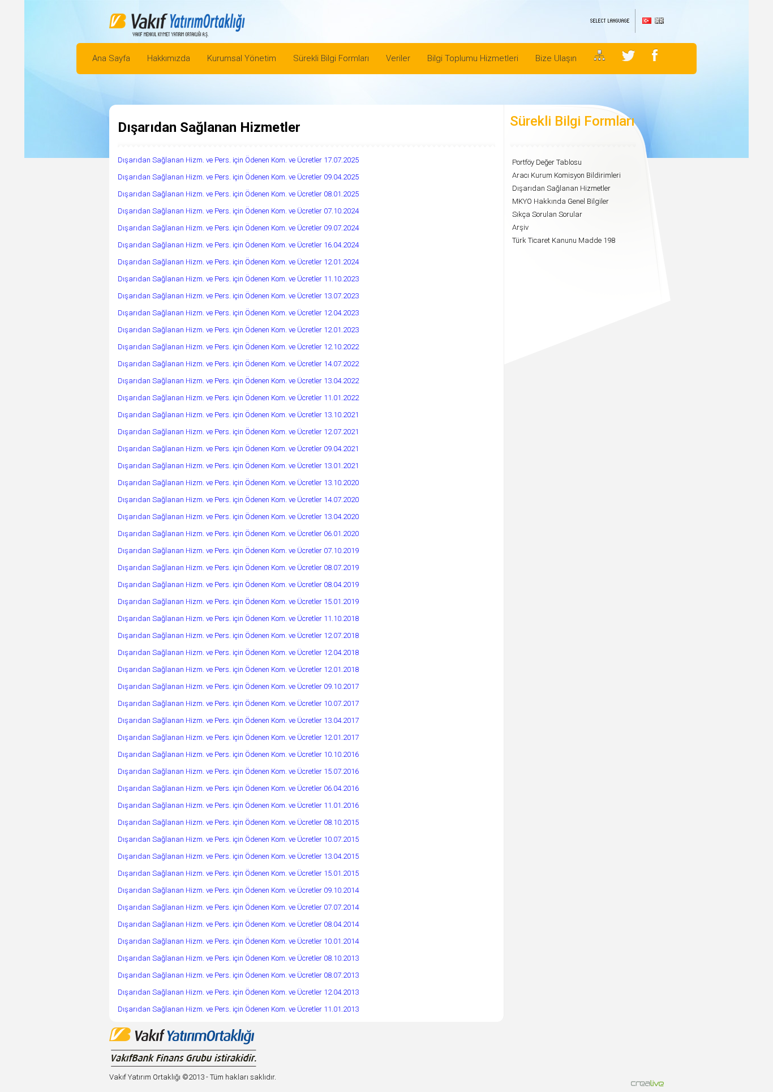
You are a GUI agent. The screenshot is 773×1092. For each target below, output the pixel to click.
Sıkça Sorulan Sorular (547, 214)
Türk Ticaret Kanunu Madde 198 (563, 240)
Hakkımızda (168, 58)
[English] (659, 21)
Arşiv (520, 227)
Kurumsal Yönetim (241, 58)
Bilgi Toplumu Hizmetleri (472, 58)
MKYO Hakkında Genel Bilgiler (560, 201)
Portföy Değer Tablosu (547, 162)
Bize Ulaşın (556, 58)
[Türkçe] (646, 21)
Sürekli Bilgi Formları (331, 58)
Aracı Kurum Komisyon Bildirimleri (566, 175)
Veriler (398, 58)
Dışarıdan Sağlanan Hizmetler (561, 188)
